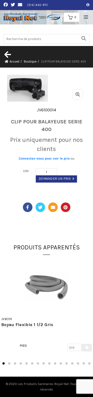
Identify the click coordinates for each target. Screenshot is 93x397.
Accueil (14, 61)
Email (53, 207)
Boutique (30, 61)
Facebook (27, 207)
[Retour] (7, 54)
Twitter (40, 207)
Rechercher (83, 38)
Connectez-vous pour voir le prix (44, 158)
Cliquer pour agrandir (77, 94)
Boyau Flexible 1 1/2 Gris (27, 324)
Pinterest (65, 207)
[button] (3, 363)
